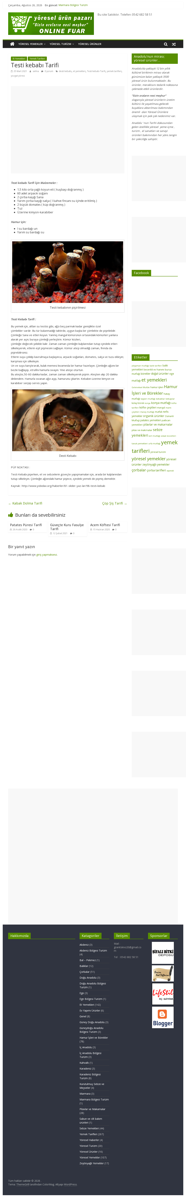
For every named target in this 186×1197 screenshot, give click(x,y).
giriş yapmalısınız (46, 554)
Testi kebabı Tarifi (96, 71)
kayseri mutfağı (148, 399)
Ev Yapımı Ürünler (90, 1010)
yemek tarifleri (114, 71)
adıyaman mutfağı (140, 365)
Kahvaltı (84, 1062)
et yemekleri (79, 71)
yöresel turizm (158, 452)
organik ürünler (153, 416)
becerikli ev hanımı (154, 369)
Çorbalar (85, 971)
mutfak (158, 411)
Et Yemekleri (19, 58)
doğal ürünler (160, 374)
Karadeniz (85, 1068)
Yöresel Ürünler (89, 44)
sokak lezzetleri (168, 436)
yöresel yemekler (149, 459)
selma (36, 71)
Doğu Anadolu (88, 977)
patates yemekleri (150, 420)
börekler (145, 373)
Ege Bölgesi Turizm (91, 999)
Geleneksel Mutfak (141, 387)
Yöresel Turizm (60, 44)
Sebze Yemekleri (89, 1128)
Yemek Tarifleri (37, 58)
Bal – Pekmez (88, 960)
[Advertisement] (67, 129)
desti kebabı (65, 71)
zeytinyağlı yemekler (156, 464)
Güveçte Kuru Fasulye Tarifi (67, 527)
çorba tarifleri (156, 470)
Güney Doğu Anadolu (92, 1022)
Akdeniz (84, 944)
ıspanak (170, 470)
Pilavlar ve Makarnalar (92, 1109)
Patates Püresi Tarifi (26, 525)
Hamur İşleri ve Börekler (94, 1037)
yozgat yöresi (18, 75)
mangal (161, 407)
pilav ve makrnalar (142, 430)
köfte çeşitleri (148, 407)
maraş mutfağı (147, 412)
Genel (83, 1016)
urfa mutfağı (154, 443)
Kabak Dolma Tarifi (25, 503)
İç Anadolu (86, 1047)
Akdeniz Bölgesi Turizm (93, 950)
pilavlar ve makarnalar (158, 424)
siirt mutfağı (154, 436)
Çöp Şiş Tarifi (114, 503)
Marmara (85, 1093)
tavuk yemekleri (140, 443)
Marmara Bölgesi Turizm (73, 5)
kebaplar (170, 398)
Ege (82, 993)
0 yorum (48, 71)
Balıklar (84, 966)
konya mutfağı (161, 403)
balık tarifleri (156, 365)
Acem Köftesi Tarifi (105, 525)
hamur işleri (156, 387)
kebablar (160, 398)
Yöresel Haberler (89, 1140)
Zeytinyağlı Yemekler (92, 1163)
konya (147, 403)
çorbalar (139, 469)
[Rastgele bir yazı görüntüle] (174, 44)
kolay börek (138, 403)
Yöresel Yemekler (31, 44)
